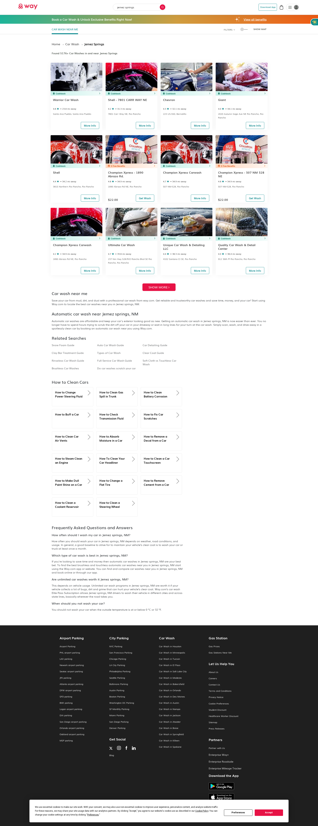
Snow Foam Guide (63, 345)
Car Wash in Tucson (169, 658)
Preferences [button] (93, 814)
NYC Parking (115, 646)
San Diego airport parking (73, 721)
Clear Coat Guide (153, 353)
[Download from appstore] (233, 797)
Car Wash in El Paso (169, 665)
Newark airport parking (72, 665)
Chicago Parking (117, 658)
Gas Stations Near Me (220, 652)
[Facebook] (126, 748)
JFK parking (65, 677)
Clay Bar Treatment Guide (68, 353)
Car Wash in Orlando (170, 690)
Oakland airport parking (72, 734)
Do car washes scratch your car (116, 368)
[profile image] (293, 7)
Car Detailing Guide (155, 345)
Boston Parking (117, 696)
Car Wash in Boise (168, 728)
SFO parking (66, 696)
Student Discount (217, 709)
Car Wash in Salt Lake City (173, 671)
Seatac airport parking (71, 671)
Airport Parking (67, 646)
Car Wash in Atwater (170, 721)
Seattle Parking (117, 677)
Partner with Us (217, 748)
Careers (213, 678)
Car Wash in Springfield (171, 734)
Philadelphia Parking (119, 671)
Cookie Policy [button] (201, 811)
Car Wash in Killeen (169, 740)
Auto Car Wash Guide (110, 345)
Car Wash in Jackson (170, 715)
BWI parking (66, 702)
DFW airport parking (70, 690)
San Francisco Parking (120, 652)
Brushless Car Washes (65, 368)
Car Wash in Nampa (169, 709)
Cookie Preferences (219, 703)
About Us (213, 672)
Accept (269, 812)
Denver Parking (117, 728)
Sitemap (213, 722)
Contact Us (214, 684)
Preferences (238, 812)
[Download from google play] (233, 787)
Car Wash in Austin (169, 702)
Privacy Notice (216, 697)
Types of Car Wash (109, 353)
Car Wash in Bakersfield (171, 684)
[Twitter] (110, 749)
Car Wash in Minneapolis (172, 652)
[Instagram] (119, 748)
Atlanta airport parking (71, 684)
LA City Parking (117, 665)
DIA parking (66, 715)
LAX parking (66, 658)
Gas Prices (214, 646)
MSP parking (66, 740)
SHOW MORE (158, 287)
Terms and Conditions (220, 690)
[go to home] (28, 5)
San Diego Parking (118, 721)
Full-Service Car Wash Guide (114, 360)
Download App (267, 7)
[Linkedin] (134, 748)
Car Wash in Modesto (170, 677)
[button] (290, 7)
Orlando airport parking (72, 728)
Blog (111, 755)
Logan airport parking (71, 709)
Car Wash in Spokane (170, 746)
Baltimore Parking (118, 684)
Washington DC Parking (121, 702)
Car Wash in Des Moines (172, 696)
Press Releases (217, 728)
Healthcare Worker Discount (223, 716)
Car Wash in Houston (170, 646)
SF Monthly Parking (119, 709)
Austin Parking (116, 690)
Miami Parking (116, 715)
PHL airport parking (70, 652)
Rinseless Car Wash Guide (68, 360)
